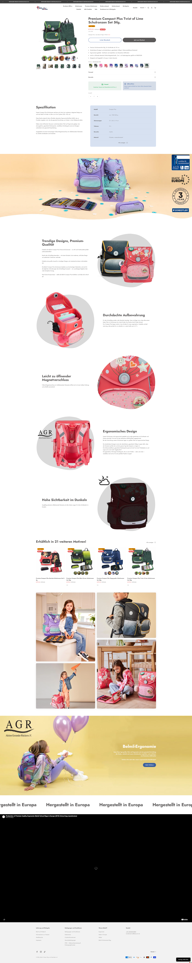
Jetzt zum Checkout (139, 40)
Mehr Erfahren (149, 765)
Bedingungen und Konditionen (72, 932)
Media (100, 937)
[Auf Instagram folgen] (41, 952)
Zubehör (78, 9)
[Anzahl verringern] (90, 96)
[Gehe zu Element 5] (62, 66)
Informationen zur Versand (42, 934)
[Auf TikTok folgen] (45, 952)
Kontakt (135, 8)
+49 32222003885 (131, 932)
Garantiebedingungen (70, 940)
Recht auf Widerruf (41, 932)
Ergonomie (101, 932)
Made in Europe (103, 934)
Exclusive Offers (67, 6)
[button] (190, 962)
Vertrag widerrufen (183, 959)
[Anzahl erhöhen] (97, 96)
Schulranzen (78, 6)
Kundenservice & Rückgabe (108, 9)
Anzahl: (90, 93)
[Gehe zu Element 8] (80, 66)
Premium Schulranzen (91, 6)
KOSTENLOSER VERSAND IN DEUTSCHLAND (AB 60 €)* (35, 1)
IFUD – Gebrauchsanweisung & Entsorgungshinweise (73, 944)
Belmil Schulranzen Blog (105, 940)
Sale (96, 9)
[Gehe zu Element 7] (74, 66)
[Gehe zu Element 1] (38, 66)
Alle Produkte (88, 9)
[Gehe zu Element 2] (44, 66)
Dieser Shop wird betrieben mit (50, 957)
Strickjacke (126, 6)
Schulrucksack (116, 6)
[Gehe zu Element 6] (68, 66)
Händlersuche (39, 937)
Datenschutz (68, 934)
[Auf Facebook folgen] (37, 952)
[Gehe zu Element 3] (50, 66)
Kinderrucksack (104, 6)
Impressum (38, 940)
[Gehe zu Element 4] (56, 66)
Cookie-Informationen (70, 937)
